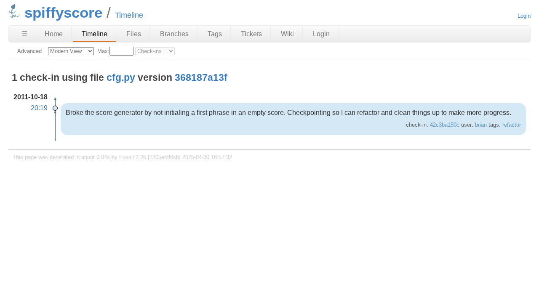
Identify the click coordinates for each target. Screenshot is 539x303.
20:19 (39, 108)
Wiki (287, 33)
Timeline (94, 33)
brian (481, 125)
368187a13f (201, 77)
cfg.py (121, 77)
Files (133, 33)
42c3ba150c (444, 125)
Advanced (29, 51)
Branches (174, 33)
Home (54, 33)
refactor (511, 125)
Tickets (251, 33)
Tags (215, 33)
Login (524, 16)
